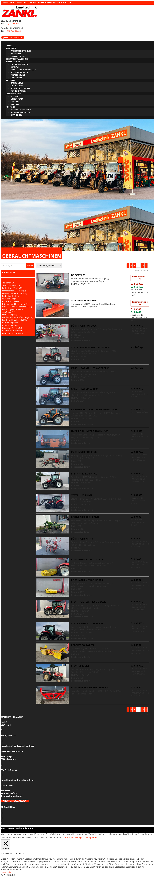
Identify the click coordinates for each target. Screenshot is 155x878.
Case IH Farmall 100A (84, 388)
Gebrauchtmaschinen (17, 59)
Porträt (15, 96)
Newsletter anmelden (15, 801)
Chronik (15, 101)
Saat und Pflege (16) (11, 298)
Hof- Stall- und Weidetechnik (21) (17, 306)
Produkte (11, 48)
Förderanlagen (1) (10, 314)
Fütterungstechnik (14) (12, 309)
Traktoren (6, 790)
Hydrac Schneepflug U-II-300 (89, 431)
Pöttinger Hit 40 (82, 538)
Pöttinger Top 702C (84, 325)
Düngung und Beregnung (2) (15, 304)
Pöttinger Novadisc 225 (87, 559)
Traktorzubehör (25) (11, 285)
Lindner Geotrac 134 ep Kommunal (94, 409)
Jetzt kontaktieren (12, 37)
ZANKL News (17, 83)
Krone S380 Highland (85, 517)
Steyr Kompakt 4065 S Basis (88, 601)
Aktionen (16, 53)
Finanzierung (18, 56)
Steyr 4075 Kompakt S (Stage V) (91, 347)
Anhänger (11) (8, 312)
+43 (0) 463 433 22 (12, 31)
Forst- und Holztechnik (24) (14, 320)
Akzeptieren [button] (91, 837)
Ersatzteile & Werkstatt (23, 69)
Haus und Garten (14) (12, 328)
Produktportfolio (21, 51)
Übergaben (17, 85)
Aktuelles (11, 80)
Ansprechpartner (20, 112)
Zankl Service (13, 61)
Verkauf (15, 67)
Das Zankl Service (20, 64)
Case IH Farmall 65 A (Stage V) (90, 368)
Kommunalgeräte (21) (12, 322)
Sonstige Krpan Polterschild (90, 687)
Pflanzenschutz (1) (10, 301)
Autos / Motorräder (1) (12, 333)
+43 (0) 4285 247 (11, 23)
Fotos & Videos (19, 91)
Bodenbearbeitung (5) (12, 296)
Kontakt (10, 107)
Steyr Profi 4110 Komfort (88, 623)
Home (9, 45)
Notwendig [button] (6, 872)
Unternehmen (13, 93)
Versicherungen (19, 72)
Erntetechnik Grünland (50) (14, 293)
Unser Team (17, 99)
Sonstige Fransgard (84, 300)
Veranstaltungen (20, 88)
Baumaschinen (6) (10, 325)
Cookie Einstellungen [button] (73, 837)
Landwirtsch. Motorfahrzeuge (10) (17, 317)
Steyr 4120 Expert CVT (85, 473)
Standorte (16, 115)
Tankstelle (16, 77)
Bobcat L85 (78, 275)
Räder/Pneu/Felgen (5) (12, 288)
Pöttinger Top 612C (84, 452)
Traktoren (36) (8, 282)
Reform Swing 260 (82, 645)
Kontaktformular (21, 109)
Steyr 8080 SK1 (80, 665)
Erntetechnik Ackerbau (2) (14, 290)
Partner (15, 104)
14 (142, 265)
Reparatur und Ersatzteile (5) (15, 330)
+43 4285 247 (30, 2)
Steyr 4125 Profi (81, 495)
